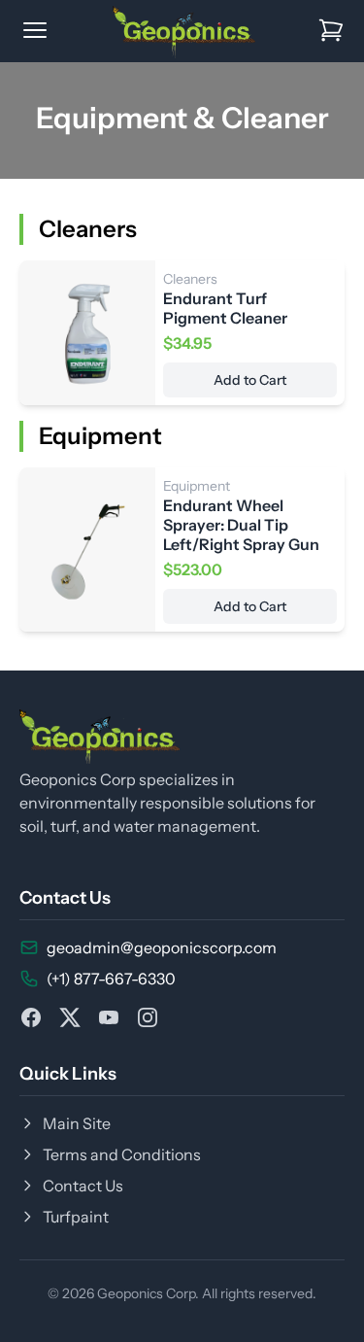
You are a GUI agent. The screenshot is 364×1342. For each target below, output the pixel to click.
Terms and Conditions (122, 1154)
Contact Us (83, 1185)
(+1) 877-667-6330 (111, 978)
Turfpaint (76, 1216)
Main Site (77, 1123)
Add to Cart (250, 380)
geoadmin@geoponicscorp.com (162, 947)
